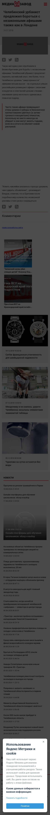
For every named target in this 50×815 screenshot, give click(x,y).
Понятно (25, 806)
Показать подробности (16, 798)
